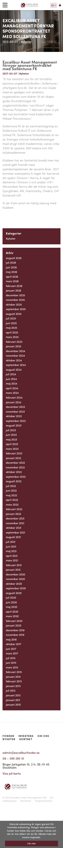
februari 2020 (14, 621)
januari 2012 (13, 695)
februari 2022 (14, 509)
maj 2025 (11, 328)
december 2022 (15, 462)
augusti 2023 (14, 425)
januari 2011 (13, 700)
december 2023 (15, 407)
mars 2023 (12, 449)
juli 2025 (11, 318)
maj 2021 (11, 551)
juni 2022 (11, 490)
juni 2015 (11, 663)
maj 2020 (11, 607)
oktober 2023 (14, 416)
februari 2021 (14, 565)
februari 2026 (14, 286)
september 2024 (16, 365)
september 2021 (15, 532)
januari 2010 (13, 704)
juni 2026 (11, 267)
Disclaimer (25, 800)
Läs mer (31, 843)
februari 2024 (14, 397)
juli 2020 (11, 597)
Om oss (43, 736)
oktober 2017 (13, 644)
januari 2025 (13, 346)
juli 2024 (11, 374)
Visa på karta (12, 773)
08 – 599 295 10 (13, 758)
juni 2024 (11, 379)
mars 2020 (12, 616)
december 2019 (15, 630)
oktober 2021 (13, 528)
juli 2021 (10, 542)
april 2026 (12, 276)
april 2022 (12, 500)
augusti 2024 (14, 369)
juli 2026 (11, 262)
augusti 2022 (13, 481)
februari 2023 (14, 453)
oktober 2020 (14, 584)
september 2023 (16, 421)
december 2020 (15, 574)
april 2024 (12, 388)
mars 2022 (12, 504)
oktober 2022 (14, 472)
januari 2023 (13, 458)
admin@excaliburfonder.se (21, 752)
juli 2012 (10, 690)
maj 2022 (11, 495)
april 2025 (12, 332)
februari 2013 (14, 681)
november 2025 (15, 300)
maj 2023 (11, 439)
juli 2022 (11, 486)
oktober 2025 (14, 304)
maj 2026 (11, 272)
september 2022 (16, 477)
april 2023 (12, 444)
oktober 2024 (14, 360)
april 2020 (12, 611)
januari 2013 (13, 686)
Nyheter (26, 41)
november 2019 (15, 635)
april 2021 (11, 556)
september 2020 (16, 588)
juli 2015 (10, 658)
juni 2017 (11, 649)
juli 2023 (11, 430)
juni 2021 (11, 546)
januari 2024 (13, 402)
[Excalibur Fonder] (30, 5)
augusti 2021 (13, 537)
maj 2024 (11, 383)
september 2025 (16, 309)
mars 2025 (12, 337)
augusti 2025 (14, 314)
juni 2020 (11, 602)
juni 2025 (11, 323)
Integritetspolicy (43, 800)
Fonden (8, 736)
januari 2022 (13, 514)
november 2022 (15, 467)
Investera (25, 736)
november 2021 (15, 523)
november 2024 (15, 355)
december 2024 (15, 351)
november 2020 (15, 579)
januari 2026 (13, 290)
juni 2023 (11, 435)
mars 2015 (12, 667)
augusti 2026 (14, 258)
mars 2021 (12, 560)
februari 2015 (14, 672)
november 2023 (15, 411)
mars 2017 (12, 653)
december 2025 (15, 295)
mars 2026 (12, 281)
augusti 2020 (14, 593)
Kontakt (25, 739)
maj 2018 (11, 639)
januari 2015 (13, 677)
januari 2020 (13, 625)
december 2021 (15, 518)
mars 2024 (12, 393)
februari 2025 (14, 342)
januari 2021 (13, 570)
